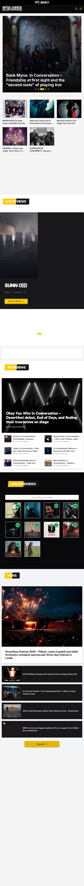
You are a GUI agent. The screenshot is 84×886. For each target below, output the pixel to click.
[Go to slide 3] (42, 89)
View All (40, 744)
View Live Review (14, 301)
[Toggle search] (76, 8)
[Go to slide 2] (38, 89)
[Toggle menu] (80, 8)
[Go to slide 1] (35, 89)
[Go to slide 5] (48, 89)
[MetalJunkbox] (42, 2)
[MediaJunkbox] (12, 8)
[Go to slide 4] (45, 89)
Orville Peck (20, 285)
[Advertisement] (42, 176)
